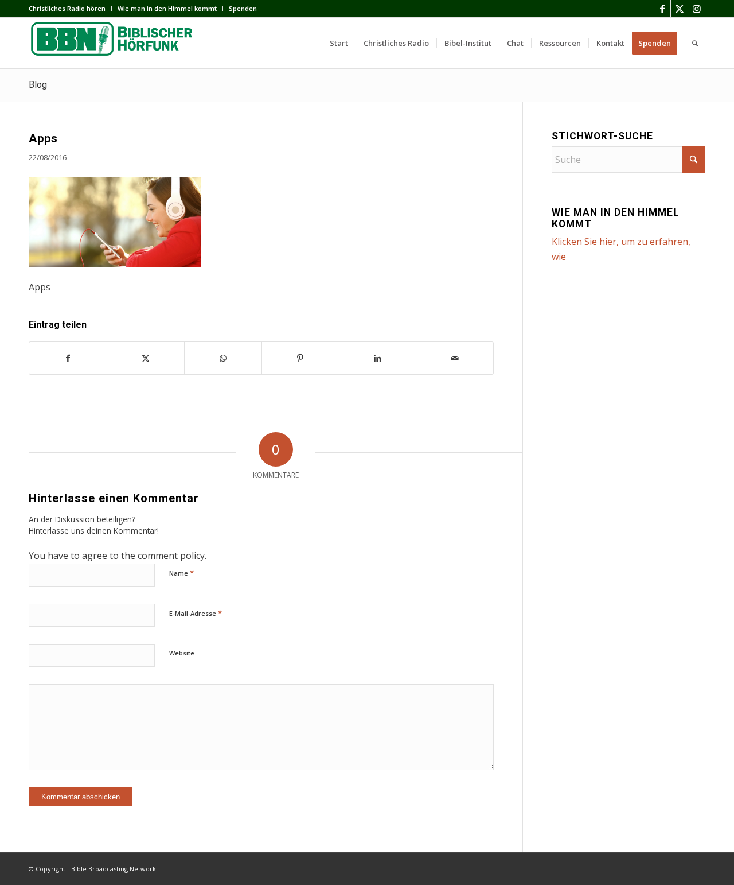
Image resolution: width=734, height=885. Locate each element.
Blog (38, 84)
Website (181, 653)
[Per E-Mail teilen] (454, 358)
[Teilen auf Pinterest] (300, 358)
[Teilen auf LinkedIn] (377, 358)
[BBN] (115, 43)
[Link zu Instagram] (696, 8)
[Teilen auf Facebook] (68, 358)
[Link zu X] (679, 8)
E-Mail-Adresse (195, 613)
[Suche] (695, 43)
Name (181, 573)
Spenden (243, 8)
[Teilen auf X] (145, 358)
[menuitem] (70, 8)
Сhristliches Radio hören (67, 8)
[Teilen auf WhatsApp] (223, 358)
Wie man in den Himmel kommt (167, 8)
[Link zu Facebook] (662, 8)
